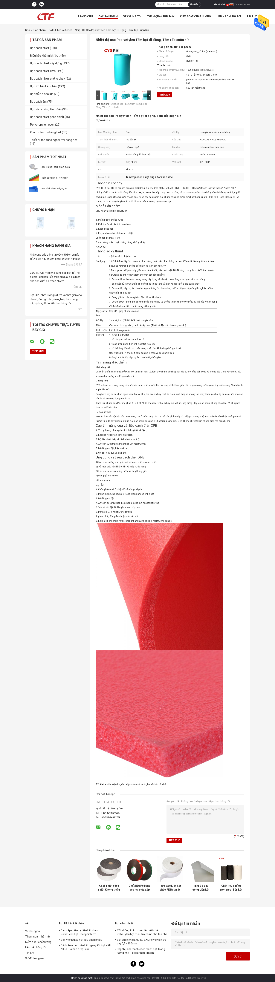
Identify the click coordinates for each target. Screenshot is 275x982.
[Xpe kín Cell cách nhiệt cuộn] (34, 166)
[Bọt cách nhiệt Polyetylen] (34, 188)
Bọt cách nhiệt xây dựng (46, 63)
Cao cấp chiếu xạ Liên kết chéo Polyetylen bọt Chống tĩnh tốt (79, 932)
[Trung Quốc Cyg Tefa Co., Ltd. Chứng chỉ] (40, 223)
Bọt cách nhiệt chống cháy (47, 78)
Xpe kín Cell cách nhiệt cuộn (56, 167)
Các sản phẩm (108, 16)
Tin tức (252, 16)
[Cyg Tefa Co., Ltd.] (45, 16)
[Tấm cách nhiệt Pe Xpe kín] (34, 177)
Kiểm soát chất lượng (195, 16)
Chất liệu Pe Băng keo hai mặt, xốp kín (139, 887)
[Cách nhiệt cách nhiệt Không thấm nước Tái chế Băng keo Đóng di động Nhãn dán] (109, 869)
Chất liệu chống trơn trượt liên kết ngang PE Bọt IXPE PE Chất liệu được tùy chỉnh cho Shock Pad (231, 887)
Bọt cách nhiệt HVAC (43, 71)
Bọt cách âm (38, 101)
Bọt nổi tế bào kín (41, 94)
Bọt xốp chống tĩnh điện (46, 109)
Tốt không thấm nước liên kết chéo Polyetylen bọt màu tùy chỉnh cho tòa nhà (142, 932)
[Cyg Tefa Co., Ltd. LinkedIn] (41, 4)
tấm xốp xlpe (113, 784)
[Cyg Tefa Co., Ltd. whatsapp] (44, 341)
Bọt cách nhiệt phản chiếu (47, 117)
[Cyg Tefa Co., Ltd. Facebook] (34, 4)
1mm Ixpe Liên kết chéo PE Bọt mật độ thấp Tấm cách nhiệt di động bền (170, 887)
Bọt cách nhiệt (39, 48)
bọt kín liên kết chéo (157, 784)
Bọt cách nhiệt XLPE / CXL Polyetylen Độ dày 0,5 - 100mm (141, 941)
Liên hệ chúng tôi (228, 16)
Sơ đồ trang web (35, 958)
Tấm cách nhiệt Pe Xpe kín (55, 178)
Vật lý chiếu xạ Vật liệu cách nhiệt (81, 939)
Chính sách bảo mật (81, 978)
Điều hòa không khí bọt (45, 55)
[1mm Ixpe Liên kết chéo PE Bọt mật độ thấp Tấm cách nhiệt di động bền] (170, 869)
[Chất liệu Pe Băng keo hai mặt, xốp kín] (139, 869)
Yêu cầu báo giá (222, 4)
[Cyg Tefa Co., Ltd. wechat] (54, 341)
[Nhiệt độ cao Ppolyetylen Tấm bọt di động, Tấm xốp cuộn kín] (122, 67)
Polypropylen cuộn (42, 124)
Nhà (27, 30)
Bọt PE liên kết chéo (60, 30)
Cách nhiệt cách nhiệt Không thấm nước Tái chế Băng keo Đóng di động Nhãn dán (109, 887)
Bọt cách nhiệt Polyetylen (54, 188)
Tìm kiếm (194, 4)
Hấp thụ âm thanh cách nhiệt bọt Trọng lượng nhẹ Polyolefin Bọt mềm (141, 951)
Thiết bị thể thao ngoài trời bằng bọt (53, 140)
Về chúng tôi (132, 16)
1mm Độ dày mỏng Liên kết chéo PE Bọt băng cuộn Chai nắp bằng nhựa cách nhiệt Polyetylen (200, 887)
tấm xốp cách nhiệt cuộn (133, 784)
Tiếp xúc (164, 94)
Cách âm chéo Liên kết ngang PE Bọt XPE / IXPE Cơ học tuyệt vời (86, 947)
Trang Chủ (85, 16)
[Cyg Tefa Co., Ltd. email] (34, 341)
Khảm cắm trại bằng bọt (45, 132)
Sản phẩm (39, 30)
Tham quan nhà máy (160, 16)
